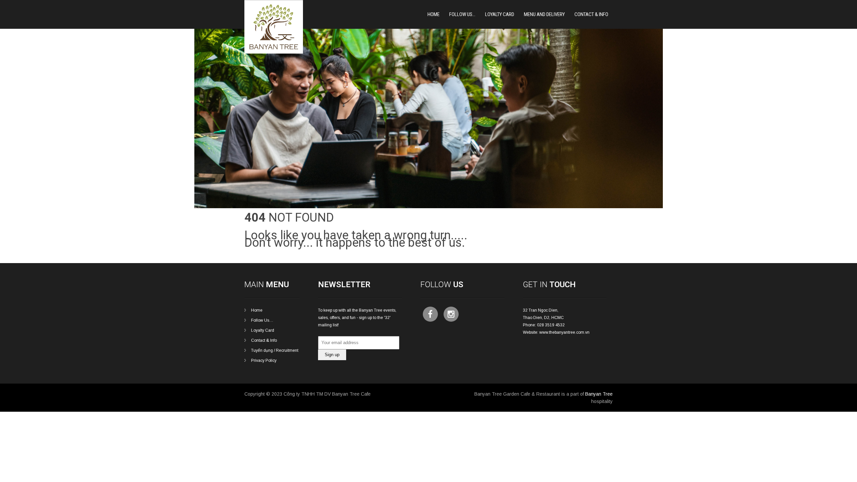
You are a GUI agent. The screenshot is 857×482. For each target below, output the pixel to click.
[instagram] (451, 314)
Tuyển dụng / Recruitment (274, 350)
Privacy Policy (264, 360)
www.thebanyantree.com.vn (564, 332)
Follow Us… (462, 14)
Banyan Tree (599, 394)
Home (433, 14)
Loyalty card (499, 14)
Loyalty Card (262, 330)
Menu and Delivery (544, 14)
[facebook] (430, 314)
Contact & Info (591, 14)
